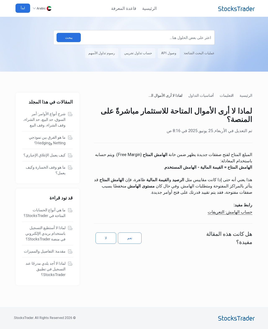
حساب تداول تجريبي (138, 53)
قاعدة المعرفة (123, 8)
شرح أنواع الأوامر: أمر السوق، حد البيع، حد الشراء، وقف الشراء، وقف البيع (44, 119)
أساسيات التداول (201, 95)
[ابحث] (69, 37)
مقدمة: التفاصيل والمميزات (45, 251)
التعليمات (227, 95)
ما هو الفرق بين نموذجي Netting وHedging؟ (47, 140)
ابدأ (23, 8)
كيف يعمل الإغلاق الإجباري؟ (44, 155)
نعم (129, 238)
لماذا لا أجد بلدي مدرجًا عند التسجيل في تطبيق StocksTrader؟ (46, 269)
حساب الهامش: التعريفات (230, 211)
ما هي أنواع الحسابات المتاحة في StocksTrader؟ (45, 213)
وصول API (168, 53)
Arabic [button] (41, 8)
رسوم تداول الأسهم (101, 53)
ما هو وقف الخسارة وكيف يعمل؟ (46, 170)
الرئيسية (149, 8)
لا (106, 238)
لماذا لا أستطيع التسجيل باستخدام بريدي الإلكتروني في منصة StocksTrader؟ (45, 233)
